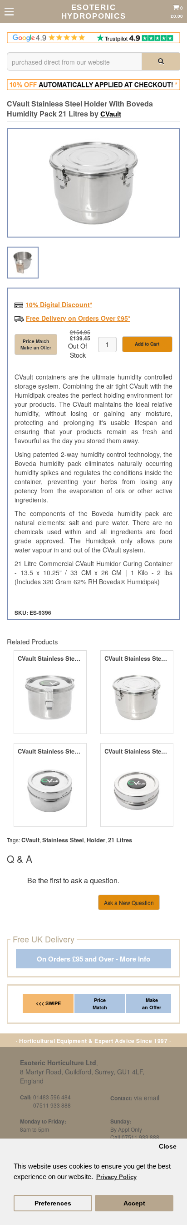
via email (146, 1097)
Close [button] (168, 1146)
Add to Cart (147, 344)
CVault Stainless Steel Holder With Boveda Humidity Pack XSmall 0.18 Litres (136, 751)
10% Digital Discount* (58, 304)
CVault (110, 114)
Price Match (100, 1004)
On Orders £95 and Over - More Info (93, 959)
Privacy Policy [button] (116, 1177)
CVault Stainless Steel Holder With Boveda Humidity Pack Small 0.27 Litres (50, 751)
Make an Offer (151, 1004)
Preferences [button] (52, 1203)
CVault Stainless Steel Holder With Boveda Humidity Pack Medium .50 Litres (50, 658)
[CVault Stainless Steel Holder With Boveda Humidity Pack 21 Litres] (93, 183)
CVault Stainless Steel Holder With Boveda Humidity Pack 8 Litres (136, 658)
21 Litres (120, 839)
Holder (96, 839)
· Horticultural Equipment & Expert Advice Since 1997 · (93, 1041)
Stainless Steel (63, 839)
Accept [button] (134, 1203)
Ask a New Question (129, 902)
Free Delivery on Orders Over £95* (78, 318)
